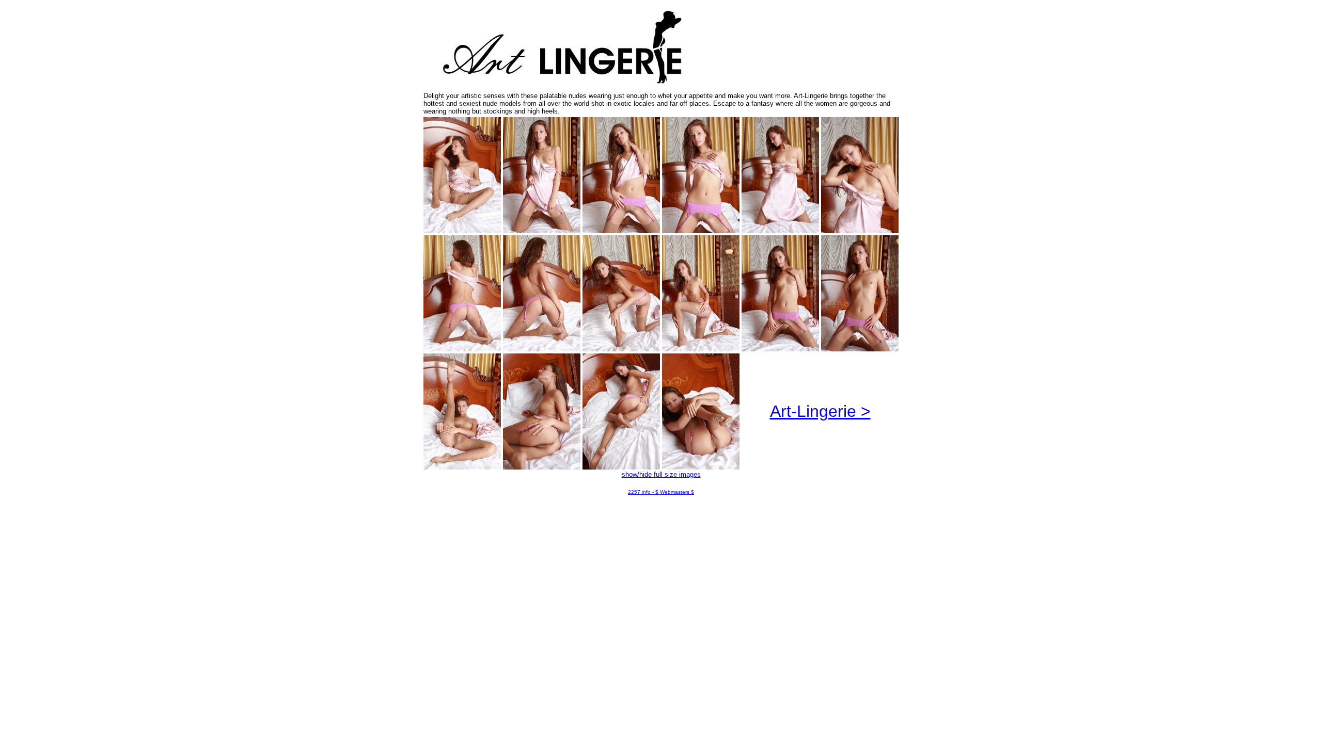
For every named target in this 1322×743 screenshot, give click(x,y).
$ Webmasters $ (674, 492)
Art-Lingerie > (820, 411)
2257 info (639, 492)
